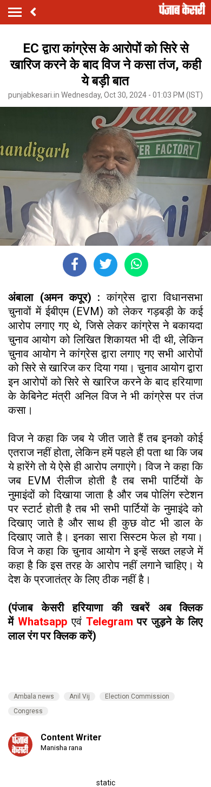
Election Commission (137, 696)
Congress (28, 711)
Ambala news (34, 696)
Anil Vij (79, 696)
